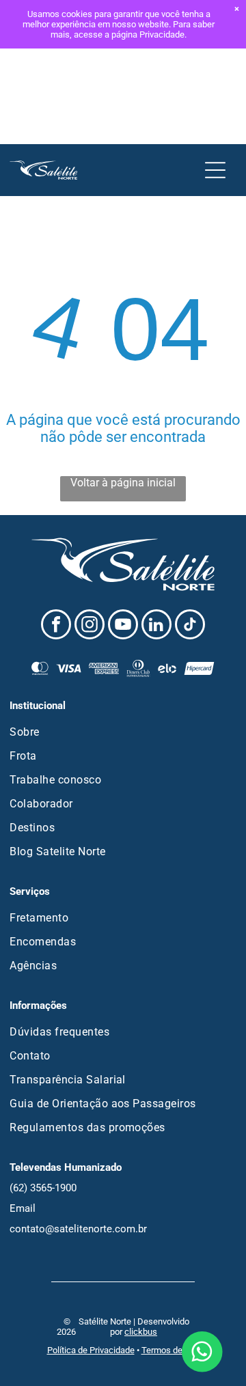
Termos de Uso (170, 1350)
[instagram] (89, 626)
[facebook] (56, 626)
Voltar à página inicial (123, 482)
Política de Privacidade (91, 1350)
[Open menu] (215, 170)
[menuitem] (123, 732)
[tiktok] (190, 626)
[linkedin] (156, 626)
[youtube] (123, 626)
